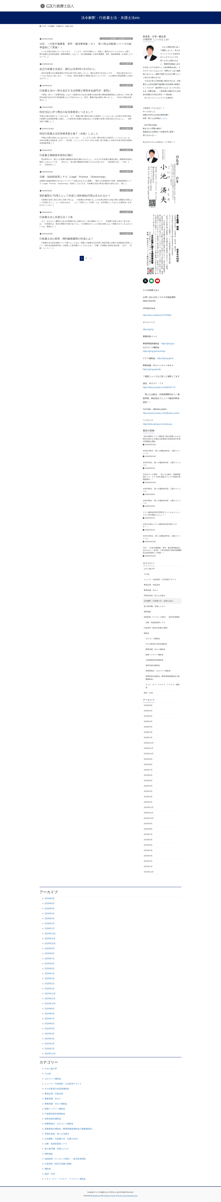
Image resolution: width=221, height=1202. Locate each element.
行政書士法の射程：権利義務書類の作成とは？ (66, 238)
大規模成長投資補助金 (154, 660)
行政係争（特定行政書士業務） (156, 628)
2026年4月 (148, 721)
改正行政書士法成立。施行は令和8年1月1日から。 (68, 69)
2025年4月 (148, 786)
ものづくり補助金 (153, 639)
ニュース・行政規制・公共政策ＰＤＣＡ (116, 39)
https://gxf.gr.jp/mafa (152, 369)
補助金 (146, 633)
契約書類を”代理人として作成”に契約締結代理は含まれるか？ (75, 195)
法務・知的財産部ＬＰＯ (155, 622)
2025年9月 (148, 759)
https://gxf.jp (148, 329)
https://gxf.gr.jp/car (165, 358)
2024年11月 (148, 813)
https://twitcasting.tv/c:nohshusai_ (158, 424)
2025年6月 (148, 775)
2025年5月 (148, 780)
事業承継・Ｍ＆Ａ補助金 (155, 649)
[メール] (151, 280)
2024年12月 (148, 807)
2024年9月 (148, 824)
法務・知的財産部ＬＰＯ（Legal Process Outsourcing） (73, 176)
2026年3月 (148, 727)
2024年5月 (148, 845)
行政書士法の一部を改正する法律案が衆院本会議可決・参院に (75, 90)
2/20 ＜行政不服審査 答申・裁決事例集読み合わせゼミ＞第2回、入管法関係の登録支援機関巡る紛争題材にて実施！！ (162, 550)
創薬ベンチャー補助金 (154, 655)
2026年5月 (148, 716)
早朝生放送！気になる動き (154, 595)
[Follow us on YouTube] (157, 280)
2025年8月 (148, 764)
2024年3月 (148, 856)
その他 (146, 574)
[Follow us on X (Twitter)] (145, 280)
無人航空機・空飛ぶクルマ (154, 606)
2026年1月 (148, 737)
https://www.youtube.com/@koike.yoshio (161, 413)
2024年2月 (148, 861)
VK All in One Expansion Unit (127, 1196)
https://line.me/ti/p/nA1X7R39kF (157, 315)
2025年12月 (148, 743)
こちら (163, 118)
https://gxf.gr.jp (167, 343)
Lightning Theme (109, 1196)
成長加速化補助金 (153, 665)
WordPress (96, 1196)
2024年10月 (148, 818)
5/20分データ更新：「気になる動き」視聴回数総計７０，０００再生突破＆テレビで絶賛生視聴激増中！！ (161, 476)
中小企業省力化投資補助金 (156, 644)
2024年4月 (148, 850)
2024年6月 (148, 840)
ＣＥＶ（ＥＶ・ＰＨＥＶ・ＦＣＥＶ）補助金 (163, 685)
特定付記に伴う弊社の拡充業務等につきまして (66, 112)
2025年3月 (148, 791)
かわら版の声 (126, 64)
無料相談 (147, 612)
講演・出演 (148, 693)
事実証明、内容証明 (152, 585)
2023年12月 (148, 872)
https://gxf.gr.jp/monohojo (154, 351)
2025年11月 (148, 748)
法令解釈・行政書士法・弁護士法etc (158, 601)
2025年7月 (148, 770)
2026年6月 (148, 711)
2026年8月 (148, 705)
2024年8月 (148, 829)
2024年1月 (148, 866)
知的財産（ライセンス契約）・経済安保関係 (162, 617)
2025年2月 (148, 797)
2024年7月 (148, 834)
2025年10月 (148, 754)
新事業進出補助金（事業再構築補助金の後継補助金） (163, 677)
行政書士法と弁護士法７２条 (56, 217)
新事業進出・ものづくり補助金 (158, 671)
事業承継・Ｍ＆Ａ (151, 590)
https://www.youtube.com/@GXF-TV (159, 387)
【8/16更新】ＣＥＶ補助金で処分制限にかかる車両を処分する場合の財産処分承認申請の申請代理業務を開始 (161, 438)
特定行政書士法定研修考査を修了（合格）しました (69, 133)
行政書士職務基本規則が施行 (56, 155)
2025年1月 (148, 802)
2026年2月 (148, 732)
